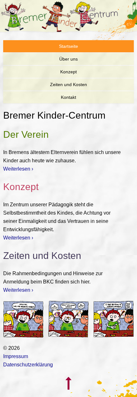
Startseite (68, 46)
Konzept (68, 71)
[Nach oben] (68, 392)
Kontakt (68, 97)
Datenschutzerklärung (28, 364)
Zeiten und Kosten (68, 84)
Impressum (15, 356)
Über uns (68, 59)
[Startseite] (68, 17)
